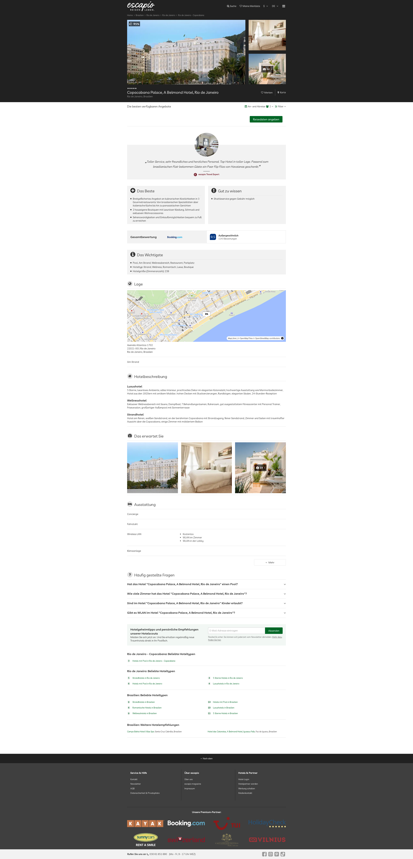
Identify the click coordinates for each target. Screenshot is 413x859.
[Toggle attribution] (282, 338)
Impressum (189, 788)
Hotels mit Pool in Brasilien (223, 702)
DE (273, 6)
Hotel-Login (243, 779)
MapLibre (232, 338)
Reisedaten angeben (266, 119)
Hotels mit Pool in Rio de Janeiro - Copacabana (151, 661)
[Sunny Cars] (145, 839)
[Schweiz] (186, 839)
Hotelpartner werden (248, 784)
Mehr (271, 562)
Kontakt (133, 779)
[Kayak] (145, 823)
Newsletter (135, 784)
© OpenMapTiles (245, 338)
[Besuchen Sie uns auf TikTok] (283, 854)
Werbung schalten (246, 788)
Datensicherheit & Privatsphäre (145, 793)
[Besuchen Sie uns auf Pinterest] (276, 854)
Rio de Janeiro (152, 15)
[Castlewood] (226, 839)
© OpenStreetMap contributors (266, 338)
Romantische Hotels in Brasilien (144, 707)
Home (130, 15)
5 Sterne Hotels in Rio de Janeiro (226, 678)
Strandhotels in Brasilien (141, 702)
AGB (132, 788)
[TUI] (226, 823)
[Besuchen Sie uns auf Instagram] (270, 854)
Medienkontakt (245, 793)
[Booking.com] (186, 823)
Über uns (188, 779)
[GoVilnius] (267, 839)
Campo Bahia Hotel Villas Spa (140, 731)
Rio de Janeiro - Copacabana (191, 15)
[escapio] (141, 6)
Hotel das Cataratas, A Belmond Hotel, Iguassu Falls (231, 731)
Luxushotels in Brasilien (221, 707)
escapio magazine (192, 784)
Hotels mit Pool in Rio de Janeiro (145, 683)
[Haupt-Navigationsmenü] (284, 6)
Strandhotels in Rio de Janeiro (144, 678)
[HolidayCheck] (267, 823)
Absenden (273, 630)
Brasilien (140, 15)
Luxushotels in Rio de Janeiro (224, 683)
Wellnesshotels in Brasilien (142, 713)
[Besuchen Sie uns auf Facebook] (264, 854)
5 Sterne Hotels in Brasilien (223, 713)
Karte (283, 92)
